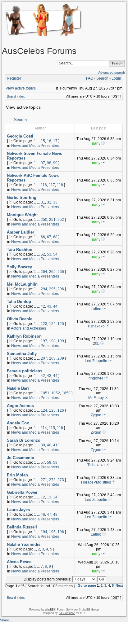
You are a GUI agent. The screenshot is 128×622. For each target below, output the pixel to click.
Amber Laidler (20, 232)
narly (96, 143)
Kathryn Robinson (24, 336)
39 (43, 445)
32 (49, 202)
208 (52, 358)
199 (60, 341)
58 (49, 462)
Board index (16, 96)
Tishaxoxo (96, 326)
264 (44, 271)
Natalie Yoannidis (23, 544)
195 (52, 532)
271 (44, 480)
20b (96, 343)
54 (55, 254)
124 (52, 324)
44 (55, 306)
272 (52, 480)
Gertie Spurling (21, 197)
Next (119, 585)
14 (55, 497)
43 (49, 306)
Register (14, 78)
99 (55, 163)
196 (60, 532)
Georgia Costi (20, 136)
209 (60, 358)
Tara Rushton (19, 249)
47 (49, 514)
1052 (55, 393)
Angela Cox (18, 423)
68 (55, 237)
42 (43, 306)
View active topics (21, 88)
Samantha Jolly (22, 353)
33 (55, 202)
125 (60, 324)
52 (43, 254)
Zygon (96, 415)
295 (52, 289)
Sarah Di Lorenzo (23, 440)
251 (52, 219)
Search (102, 78)
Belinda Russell (22, 527)
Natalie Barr (18, 388)
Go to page (87, 585)
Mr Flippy (96, 398)
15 (43, 141)
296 (60, 289)
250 (44, 219)
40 (49, 445)
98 (49, 163)
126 (60, 410)
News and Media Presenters (35, 145)
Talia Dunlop (19, 301)
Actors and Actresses (28, 328)
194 (44, 532)
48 (55, 514)
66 (43, 237)
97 (43, 163)
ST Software (67, 613)
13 (49, 497)
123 (44, 324)
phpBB (49, 609)
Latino (96, 309)
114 (44, 428)
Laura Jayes (18, 509)
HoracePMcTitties (96, 482)
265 (52, 271)
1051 (45, 393)
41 (55, 445)
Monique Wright (22, 214)
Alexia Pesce (19, 561)
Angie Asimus (20, 405)
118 (60, 185)
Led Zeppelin (96, 361)
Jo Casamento (20, 457)
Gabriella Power (22, 492)
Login (116, 78)
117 (52, 185)
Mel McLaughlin (22, 284)
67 (49, 237)
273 (60, 480)
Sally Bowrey (19, 267)
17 (55, 141)
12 (43, 497)
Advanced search (111, 72)
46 (43, 514)
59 (55, 462)
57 (43, 462)
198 (52, 341)
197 (44, 341)
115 (52, 428)
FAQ (89, 78)
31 (43, 202)
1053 (66, 393)
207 (44, 358)
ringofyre (96, 378)
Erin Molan (17, 475)
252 (60, 219)
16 (49, 141)
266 (60, 271)
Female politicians (24, 371)
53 (49, 254)
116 (44, 185)
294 (44, 289)
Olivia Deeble (19, 319)
